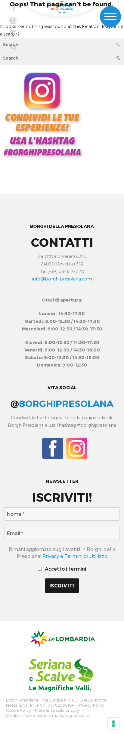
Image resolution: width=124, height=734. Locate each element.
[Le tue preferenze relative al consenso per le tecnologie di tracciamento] (113, 723)
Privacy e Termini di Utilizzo (74, 556)
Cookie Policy (18, 710)
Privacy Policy (91, 705)
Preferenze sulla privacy (57, 710)
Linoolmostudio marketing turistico (55, 715)
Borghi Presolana (22, 700)
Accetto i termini (65, 568)
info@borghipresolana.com (62, 278)
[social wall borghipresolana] (42, 113)
